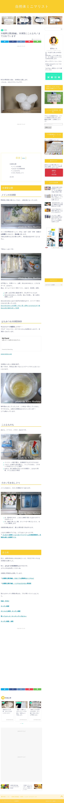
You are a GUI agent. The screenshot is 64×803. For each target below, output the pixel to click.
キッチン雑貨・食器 (7, 621)
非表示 (23, 158)
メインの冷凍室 (16, 166)
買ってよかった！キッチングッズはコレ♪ (14, 616)
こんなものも (16, 170)
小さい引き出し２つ (18, 172)
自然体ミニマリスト (32, 6)
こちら (60, 61)
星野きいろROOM (54, 172)
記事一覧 (49, 65)
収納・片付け (5, 601)
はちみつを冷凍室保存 (18, 168)
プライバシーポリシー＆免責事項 (11, 800)
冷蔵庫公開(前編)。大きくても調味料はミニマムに (18, 578)
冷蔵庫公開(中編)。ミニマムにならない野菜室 (16, 583)
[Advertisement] (21, 59)
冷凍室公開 (13, 164)
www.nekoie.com (6, 354)
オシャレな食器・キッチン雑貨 (10, 611)
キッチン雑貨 (5, 606)
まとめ (12, 177)
